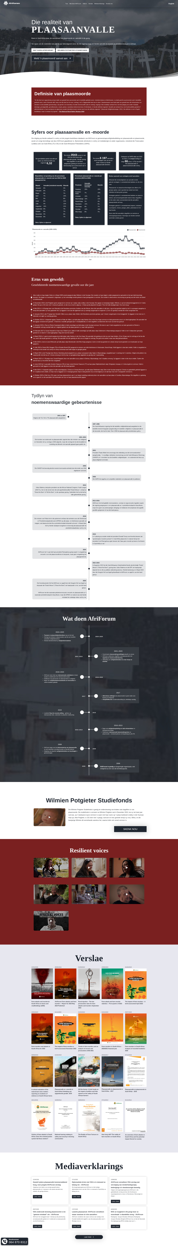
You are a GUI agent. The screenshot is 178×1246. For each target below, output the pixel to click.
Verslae (90, 3)
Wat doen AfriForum (75, 3)
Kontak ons (109, 3)
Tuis (66, 3)
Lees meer (37, 1196)
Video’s (85, 3)
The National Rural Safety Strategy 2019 (71, 111)
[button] (131, 230)
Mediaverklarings (99, 3)
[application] (89, 244)
